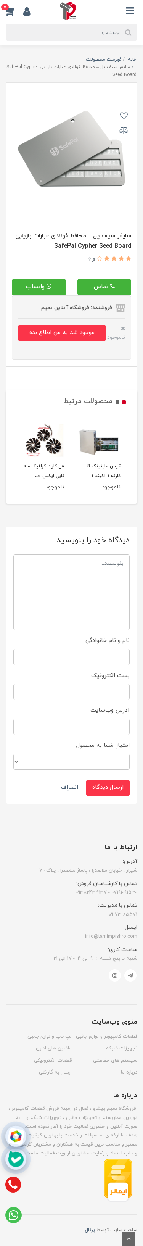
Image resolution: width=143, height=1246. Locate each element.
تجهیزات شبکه (121, 1048)
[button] (14, 11)
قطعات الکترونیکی (53, 1060)
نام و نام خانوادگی (107, 641)
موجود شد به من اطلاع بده (62, 333)
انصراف (69, 787)
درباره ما (129, 1072)
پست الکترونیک (110, 676)
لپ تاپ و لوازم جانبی (49, 1036)
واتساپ (36, 287)
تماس (102, 287)
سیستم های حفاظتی (115, 1060)
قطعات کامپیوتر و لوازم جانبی (106, 1036)
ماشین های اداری (54, 1048)
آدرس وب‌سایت (110, 710)
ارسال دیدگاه (108, 787)
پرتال (90, 1230)
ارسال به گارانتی (55, 1072)
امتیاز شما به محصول (103, 745)
